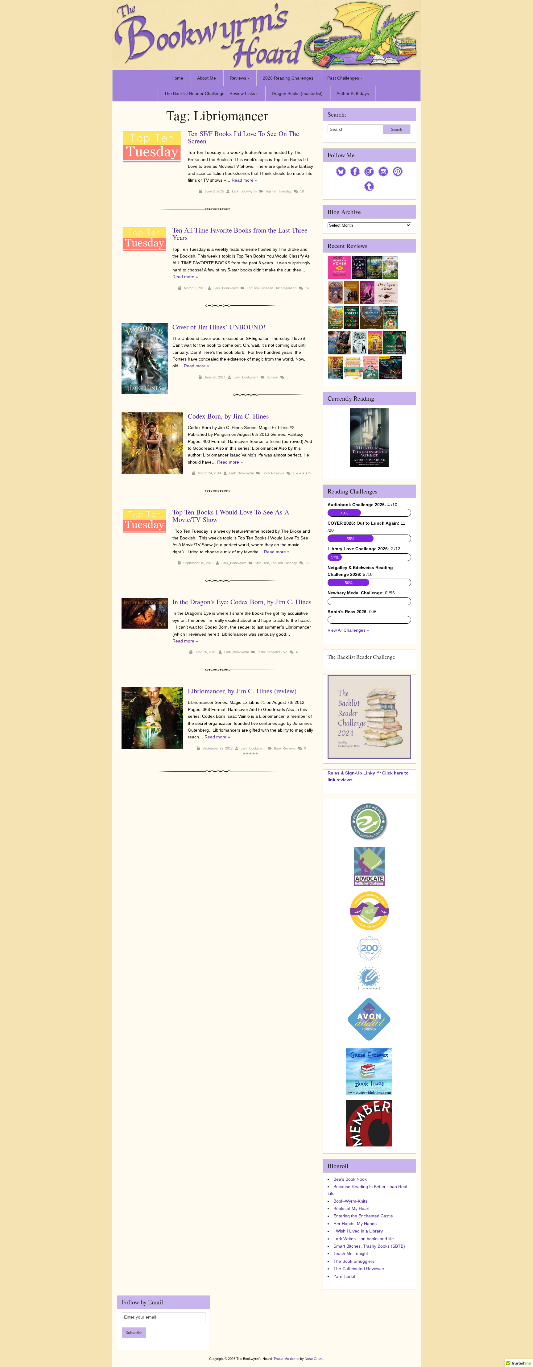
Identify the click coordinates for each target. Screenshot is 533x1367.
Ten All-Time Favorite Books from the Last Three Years (240, 233)
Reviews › (239, 78)
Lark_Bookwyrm (244, 191)
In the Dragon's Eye (272, 652)
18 (302, 191)
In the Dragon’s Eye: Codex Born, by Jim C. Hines (242, 601)
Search (396, 129)
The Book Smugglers (353, 1261)
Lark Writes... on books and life (363, 1238)
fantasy (272, 377)
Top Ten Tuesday (278, 191)
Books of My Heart (351, 1208)
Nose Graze (314, 1359)
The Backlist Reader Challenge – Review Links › (211, 93)
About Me (206, 78)
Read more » (244, 180)
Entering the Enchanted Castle (363, 1215)
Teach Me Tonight (350, 1253)
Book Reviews (273, 473)
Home (177, 78)
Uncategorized (285, 288)
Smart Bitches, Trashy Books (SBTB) (369, 1246)
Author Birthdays (353, 93)
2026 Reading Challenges (288, 78)
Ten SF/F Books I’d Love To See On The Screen (243, 137)
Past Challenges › (344, 78)
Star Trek (262, 563)
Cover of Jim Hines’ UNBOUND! (218, 326)
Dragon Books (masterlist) (297, 93)
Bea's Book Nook (350, 1179)
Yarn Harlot (344, 1276)
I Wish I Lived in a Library (358, 1231)
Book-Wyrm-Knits (350, 1201)
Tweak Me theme (286, 1359)
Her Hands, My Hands (355, 1223)
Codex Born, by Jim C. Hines (228, 415)
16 (307, 288)
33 (307, 563)
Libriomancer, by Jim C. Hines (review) (242, 690)
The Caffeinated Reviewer (358, 1268)
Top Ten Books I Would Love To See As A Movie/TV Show (230, 515)
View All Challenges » (348, 630)
